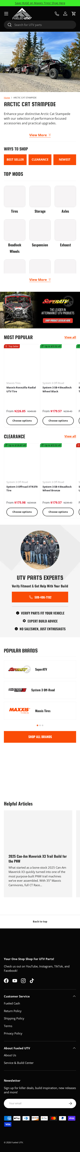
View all (70, 337)
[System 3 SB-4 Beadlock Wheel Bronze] (58, 461)
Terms (8, 1026)
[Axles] (65, 196)
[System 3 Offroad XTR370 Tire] (22, 461)
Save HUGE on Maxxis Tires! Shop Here (40, 3)
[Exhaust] (65, 230)
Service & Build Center (19, 1063)
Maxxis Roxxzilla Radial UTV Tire (21, 389)
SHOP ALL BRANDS (40, 736)
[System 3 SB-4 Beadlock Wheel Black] (58, 362)
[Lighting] (65, 270)
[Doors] (40, 270)
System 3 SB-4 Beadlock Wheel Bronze (57, 488)
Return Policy (13, 1011)
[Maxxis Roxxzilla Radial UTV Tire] (22, 362)
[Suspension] (40, 230)
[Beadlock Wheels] (14, 230)
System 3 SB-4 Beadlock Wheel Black (57, 389)
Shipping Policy (14, 1018)
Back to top (40, 921)
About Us (10, 1055)
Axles (65, 211)
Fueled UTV (17, 1142)
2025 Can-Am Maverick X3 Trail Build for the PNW (38, 859)
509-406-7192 (43, 597)
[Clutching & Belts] (14, 270)
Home (7, 97)
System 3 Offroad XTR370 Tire (21, 488)
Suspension (40, 244)
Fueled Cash (12, 1003)
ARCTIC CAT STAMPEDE (25, 97)
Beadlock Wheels (14, 248)
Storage (40, 211)
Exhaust (65, 244)
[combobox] (40, 25)
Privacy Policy (13, 1033)
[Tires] (14, 196)
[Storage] (40, 196)
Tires (14, 211)
